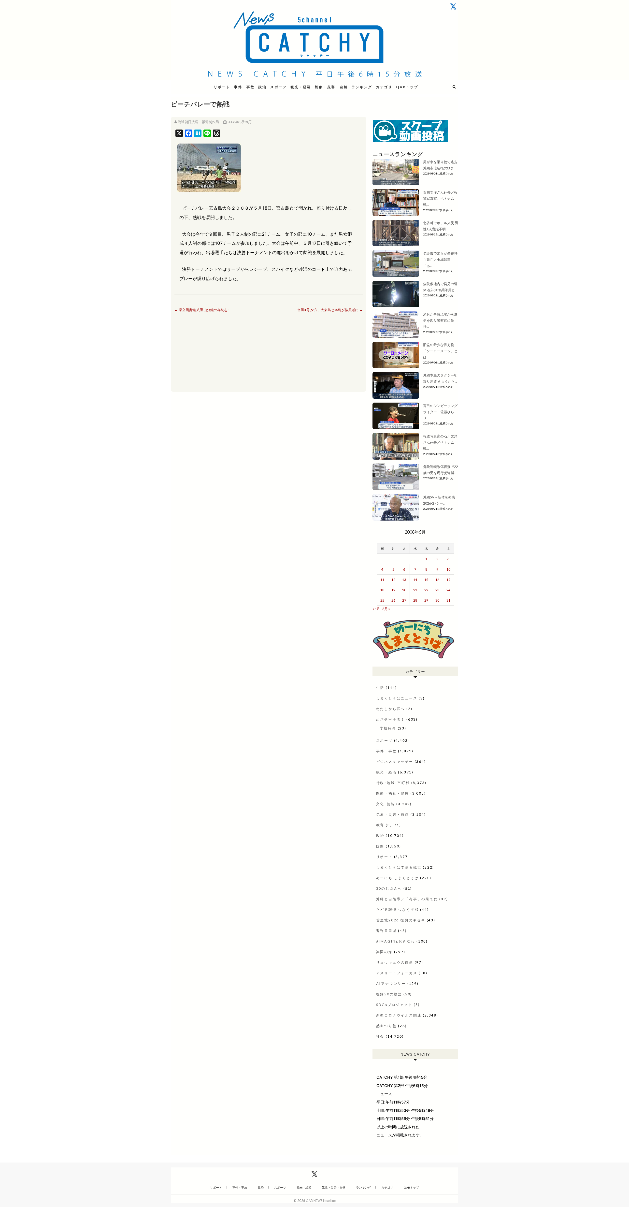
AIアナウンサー (391, 983)
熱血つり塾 (386, 1026)
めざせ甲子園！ (390, 719)
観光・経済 (300, 87)
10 (448, 569)
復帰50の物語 (389, 994)
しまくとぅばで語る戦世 (399, 867)
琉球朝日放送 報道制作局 (198, 122)
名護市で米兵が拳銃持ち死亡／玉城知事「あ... (440, 259)
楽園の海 (384, 952)
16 (437, 580)
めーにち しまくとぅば (397, 878)
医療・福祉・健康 (392, 793)
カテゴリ (384, 87)
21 (415, 590)
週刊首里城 (386, 931)
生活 (380, 687)
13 (404, 580)
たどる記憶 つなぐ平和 (397, 909)
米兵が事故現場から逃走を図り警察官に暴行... (440, 320)
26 (393, 600)
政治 (262, 87)
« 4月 (376, 609)
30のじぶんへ (389, 888)
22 (426, 590)
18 (382, 590)
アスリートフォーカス (396, 973)
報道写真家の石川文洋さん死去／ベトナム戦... (440, 442)
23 (437, 590)
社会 (380, 1036)
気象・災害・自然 (331, 87)
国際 (380, 846)
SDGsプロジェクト (394, 1005)
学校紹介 (388, 728)
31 (448, 600)
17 (448, 580)
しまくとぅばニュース (396, 698)
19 (393, 590)
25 (382, 600)
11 (382, 580)
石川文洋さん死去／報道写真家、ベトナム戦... (440, 198)
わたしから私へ (390, 709)
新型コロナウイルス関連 (399, 1015)
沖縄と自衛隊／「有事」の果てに (407, 899)
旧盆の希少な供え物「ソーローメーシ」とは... (440, 351)
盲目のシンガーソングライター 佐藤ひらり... (440, 412)
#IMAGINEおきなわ (395, 941)
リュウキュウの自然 (394, 962)
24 (448, 590)
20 (404, 590)
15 (426, 580)
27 (404, 600)
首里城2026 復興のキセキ (400, 920)
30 (437, 600)
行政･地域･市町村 (393, 783)
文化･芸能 (385, 804)
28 (415, 600)
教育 (380, 825)
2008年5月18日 (239, 122)
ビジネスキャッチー (394, 761)
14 (415, 580)
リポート (222, 87)
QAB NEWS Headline (196, 83)
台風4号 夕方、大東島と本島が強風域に (330, 310)
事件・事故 (244, 87)
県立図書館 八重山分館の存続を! (201, 310)
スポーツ (278, 87)
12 (393, 580)
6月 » (386, 609)
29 (426, 600)
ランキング (362, 87)
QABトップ (407, 87)
